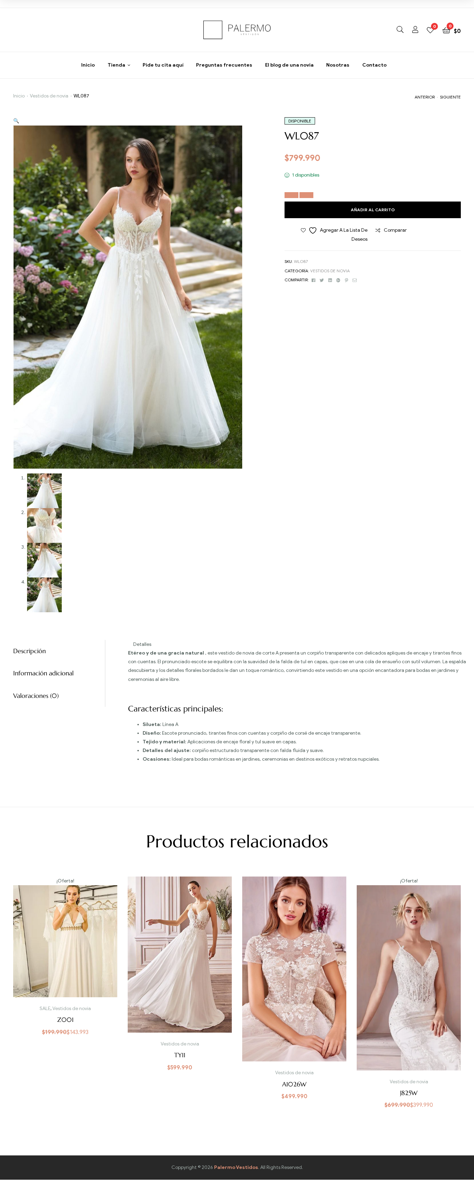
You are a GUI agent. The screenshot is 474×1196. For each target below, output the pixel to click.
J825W (408, 1093)
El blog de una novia (289, 65)
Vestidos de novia (49, 96)
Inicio (88, 65)
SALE (45, 1008)
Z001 (65, 1020)
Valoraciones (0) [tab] (36, 696)
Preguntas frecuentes (224, 65)
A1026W (294, 1084)
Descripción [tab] (29, 651)
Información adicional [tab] (43, 673)
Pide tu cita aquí (163, 65)
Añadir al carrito (373, 209)
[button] (16, 121)
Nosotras (337, 65)
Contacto (374, 65)
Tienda (116, 65)
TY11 (179, 1055)
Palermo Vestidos (236, 1167)
